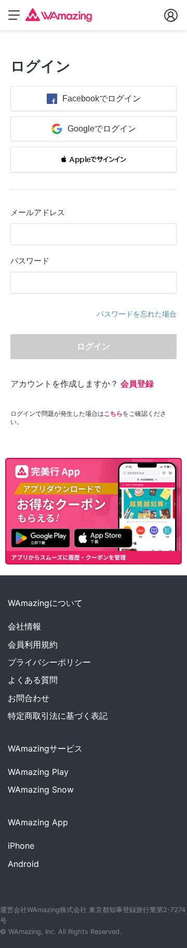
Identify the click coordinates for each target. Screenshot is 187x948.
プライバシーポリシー (49, 662)
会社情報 (24, 626)
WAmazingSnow (41, 789)
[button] (93, 159)
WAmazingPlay (38, 772)
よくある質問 (33, 680)
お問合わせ (28, 698)
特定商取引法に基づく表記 (58, 715)
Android (23, 864)
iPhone (21, 845)
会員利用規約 (33, 644)
